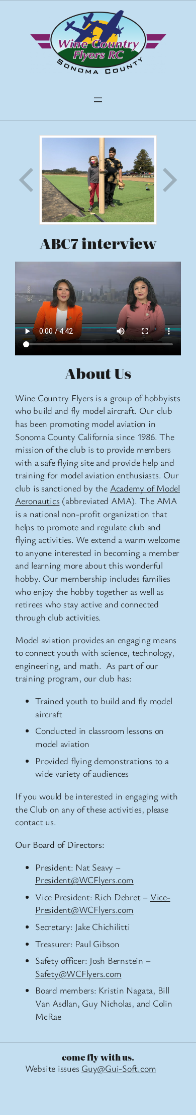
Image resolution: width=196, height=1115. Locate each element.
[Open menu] (98, 100)
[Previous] (27, 180)
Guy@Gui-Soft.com (118, 1068)
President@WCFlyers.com (84, 880)
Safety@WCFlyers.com (78, 973)
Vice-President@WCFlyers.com (102, 903)
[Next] (169, 180)
